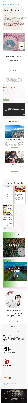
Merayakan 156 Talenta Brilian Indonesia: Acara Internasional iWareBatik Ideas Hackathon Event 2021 (19, 194)
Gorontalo (14, 4)
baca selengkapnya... (5, 196)
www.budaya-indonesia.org (6, 367)
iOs (18, 321)
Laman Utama (4, 4)
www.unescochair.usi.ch (6, 342)
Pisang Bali (14, 244)
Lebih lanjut (6, 100)
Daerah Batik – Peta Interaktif (10, 4)
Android (15, 321)
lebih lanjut (14, 171)
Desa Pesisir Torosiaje (15, 269)
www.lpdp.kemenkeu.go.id (6, 384)
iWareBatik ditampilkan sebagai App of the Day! (7, 187)
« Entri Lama (4, 228)
